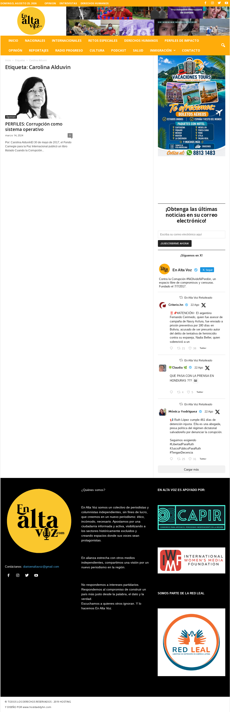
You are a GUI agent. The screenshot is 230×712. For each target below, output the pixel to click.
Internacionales (67, 40)
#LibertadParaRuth (182, 444)
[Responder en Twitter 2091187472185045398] (172, 348)
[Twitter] (219, 3)
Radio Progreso (69, 50)
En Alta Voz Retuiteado (198, 297)
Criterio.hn (175, 304)
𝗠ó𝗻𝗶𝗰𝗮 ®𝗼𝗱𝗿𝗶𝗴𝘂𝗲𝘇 (182, 411)
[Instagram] (212, 3)
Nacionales (35, 40)
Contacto (191, 50)
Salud (138, 50)
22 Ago (195, 304)
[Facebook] (205, 3)
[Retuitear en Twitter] (181, 297)
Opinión (15, 50)
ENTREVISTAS (68, 3)
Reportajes (39, 50)
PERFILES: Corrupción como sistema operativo (33, 126)
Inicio (13, 40)
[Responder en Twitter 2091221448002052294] (172, 392)
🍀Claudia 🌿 (177, 367)
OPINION (50, 3)
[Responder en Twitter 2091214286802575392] (172, 459)
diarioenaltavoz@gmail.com (41, 566)
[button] (223, 45)
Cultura (97, 50)
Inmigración (161, 50)
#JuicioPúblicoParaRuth (185, 448)
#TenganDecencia (181, 452)
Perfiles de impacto (182, 40)
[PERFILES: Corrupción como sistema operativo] (39, 97)
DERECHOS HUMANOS (95, 3)
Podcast (118, 50)
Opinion (11, 116)
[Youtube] (226, 3)
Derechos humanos (141, 40)
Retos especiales (102, 40)
